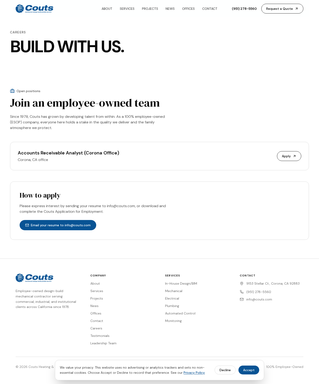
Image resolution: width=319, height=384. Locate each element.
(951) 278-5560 (244, 9)
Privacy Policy (194, 372)
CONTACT (209, 9)
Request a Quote (279, 9)
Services (96, 291)
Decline (225, 370)
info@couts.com (259, 299)
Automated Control (180, 313)
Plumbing (172, 306)
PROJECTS (150, 9)
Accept (249, 370)
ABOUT (107, 9)
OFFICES (188, 9)
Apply (286, 156)
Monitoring (173, 321)
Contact (96, 321)
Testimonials (100, 336)
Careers (96, 328)
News (94, 306)
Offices (95, 313)
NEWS (170, 9)
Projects (96, 298)
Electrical (172, 298)
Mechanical (173, 291)
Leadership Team (103, 343)
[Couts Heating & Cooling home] (34, 8)
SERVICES (127, 9)
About (95, 283)
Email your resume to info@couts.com (61, 225)
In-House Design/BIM (181, 283)
